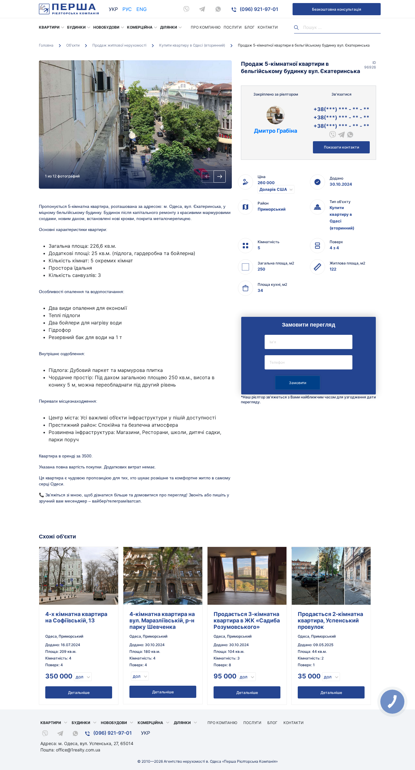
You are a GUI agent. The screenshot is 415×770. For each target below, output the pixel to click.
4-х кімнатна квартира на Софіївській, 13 (76, 617)
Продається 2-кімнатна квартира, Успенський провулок (330, 620)
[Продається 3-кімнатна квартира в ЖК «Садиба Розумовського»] (247, 576)
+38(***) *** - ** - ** (341, 109)
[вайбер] (186, 9)
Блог (250, 27)
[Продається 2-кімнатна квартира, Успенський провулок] (331, 576)
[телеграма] (202, 9)
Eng (141, 9)
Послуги (233, 27)
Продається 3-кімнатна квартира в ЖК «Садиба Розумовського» (247, 620)
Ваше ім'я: (308, 342)
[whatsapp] (218, 9)
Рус (127, 9)
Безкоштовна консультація (336, 9)
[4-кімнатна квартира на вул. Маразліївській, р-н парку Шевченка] (162, 576)
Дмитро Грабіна (275, 131)
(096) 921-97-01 (258, 9)
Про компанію (206, 27)
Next (220, 176)
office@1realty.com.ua (78, 749)
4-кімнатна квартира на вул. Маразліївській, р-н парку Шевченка (162, 620)
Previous (208, 176)
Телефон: (308, 362)
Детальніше (79, 692)
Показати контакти (341, 147)
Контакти (268, 27)
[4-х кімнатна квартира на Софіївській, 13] (78, 576)
